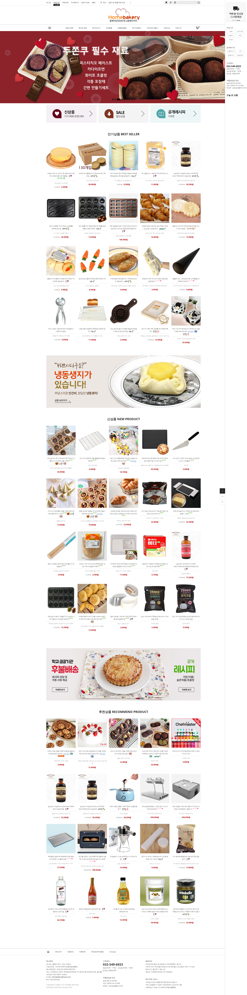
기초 (240, 51)
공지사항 (240, 31)
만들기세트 (69, 28)
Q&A (93, 2)
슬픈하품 (240, 55)
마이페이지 (75, 2)
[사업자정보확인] (71, 967)
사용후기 (231, 35)
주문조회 (65, 2)
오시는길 (112, 952)
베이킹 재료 (83, 28)
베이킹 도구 (96, 28)
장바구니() (85, 2)
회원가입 (57, 2)
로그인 (48, 2)
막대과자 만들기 (152, 28)
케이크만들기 (136, 28)
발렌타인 (231, 55)
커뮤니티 (178, 28)
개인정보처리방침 (97, 952)
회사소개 (58, 952)
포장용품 (109, 28)
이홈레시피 (230, 51)
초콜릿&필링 (122, 28)
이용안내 (70, 952)
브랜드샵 (167, 28)
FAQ (240, 35)
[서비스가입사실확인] (168, 987)
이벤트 (231, 40)
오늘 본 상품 (232, 95)
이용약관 (82, 952)
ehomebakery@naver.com (61, 977)
